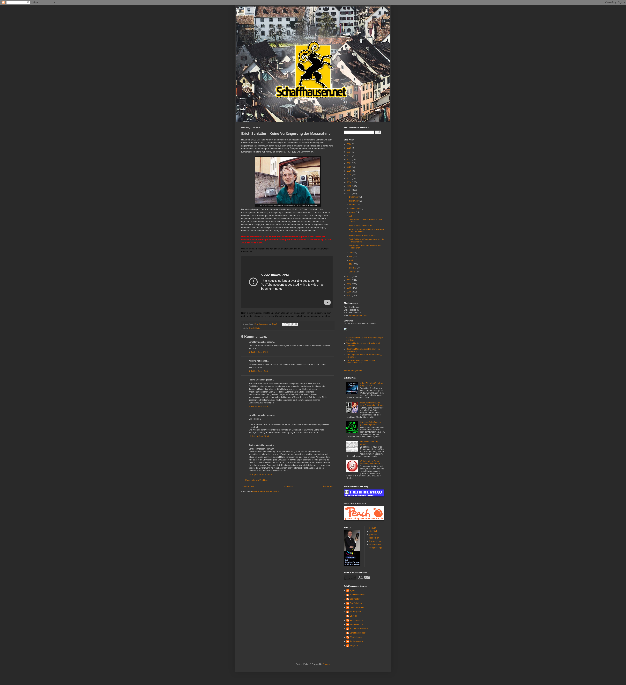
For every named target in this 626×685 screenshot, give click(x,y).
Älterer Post (328, 487)
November (354, 201)
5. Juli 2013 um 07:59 (258, 352)
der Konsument (356, 641)
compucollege (375, 548)
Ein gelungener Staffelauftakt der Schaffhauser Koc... (360, 361)
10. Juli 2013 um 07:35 (259, 436)
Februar (353, 268)
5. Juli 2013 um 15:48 (258, 371)
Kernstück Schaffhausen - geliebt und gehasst (371, 423)
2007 (349, 295)
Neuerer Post (248, 487)
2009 (349, 288)
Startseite (288, 487)
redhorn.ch (374, 538)
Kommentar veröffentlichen (257, 480)
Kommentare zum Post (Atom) (265, 491)
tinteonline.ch (375, 544)
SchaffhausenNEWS (359, 628)
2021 (349, 163)
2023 (349, 155)
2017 (349, 178)
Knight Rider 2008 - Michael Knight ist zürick (372, 384)
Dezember (354, 197)
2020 (349, 167)
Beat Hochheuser (357, 595)
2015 (349, 186)
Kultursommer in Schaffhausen (362, 235)
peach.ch (373, 534)
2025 (349, 148)
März (351, 264)
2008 (349, 292)
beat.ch (372, 528)
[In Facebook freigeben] (293, 324)
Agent (352, 590)
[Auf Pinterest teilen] (296, 324)
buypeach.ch (375, 541)
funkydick (354, 645)
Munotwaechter (356, 624)
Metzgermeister (356, 620)
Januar (352, 272)
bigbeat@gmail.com (357, 315)
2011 (349, 280)
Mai (351, 256)
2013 (349, 194)
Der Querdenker (357, 607)
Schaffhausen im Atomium (360, 226)
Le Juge (353, 616)
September (354, 208)
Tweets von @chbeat (353, 370)
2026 (349, 144)
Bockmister (354, 599)
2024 (349, 152)
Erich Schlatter (254, 328)
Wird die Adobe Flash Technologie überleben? (370, 462)
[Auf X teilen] (290, 324)
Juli (351, 216)
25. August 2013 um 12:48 (260, 474)
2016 (349, 182)
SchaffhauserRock (358, 633)
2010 (349, 284)
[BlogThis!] (287, 324)
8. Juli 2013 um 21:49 (258, 406)
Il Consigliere (355, 612)
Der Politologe (356, 603)
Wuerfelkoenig (356, 637)
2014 (349, 190)
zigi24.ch (373, 531)
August (352, 212)
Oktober (353, 205)
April (351, 260)
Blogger (326, 664)
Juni (351, 253)
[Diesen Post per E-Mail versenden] (283, 324)
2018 (349, 175)
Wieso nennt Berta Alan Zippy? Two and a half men (372, 404)
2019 (349, 171)
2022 (349, 159)
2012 (349, 276)
